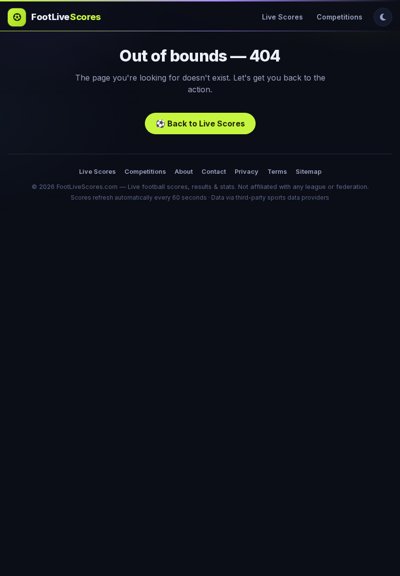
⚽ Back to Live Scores (200, 123)
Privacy (247, 171)
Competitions (339, 17)
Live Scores (282, 17)
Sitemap (308, 171)
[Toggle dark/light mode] (383, 17)
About (184, 171)
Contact (213, 171)
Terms (277, 171)
